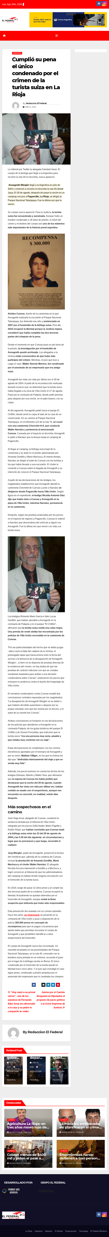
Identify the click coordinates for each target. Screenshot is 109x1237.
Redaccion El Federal (36, 103)
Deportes (48, 1231)
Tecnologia (83, 1231)
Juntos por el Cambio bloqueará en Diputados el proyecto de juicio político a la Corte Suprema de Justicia (51, 1000)
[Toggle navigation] (56, 35)
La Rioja (11, 1120)
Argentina (17, 53)
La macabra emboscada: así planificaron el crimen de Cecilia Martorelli (80, 1127)
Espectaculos (70, 1231)
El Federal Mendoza (98, 1231)
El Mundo (59, 1231)
